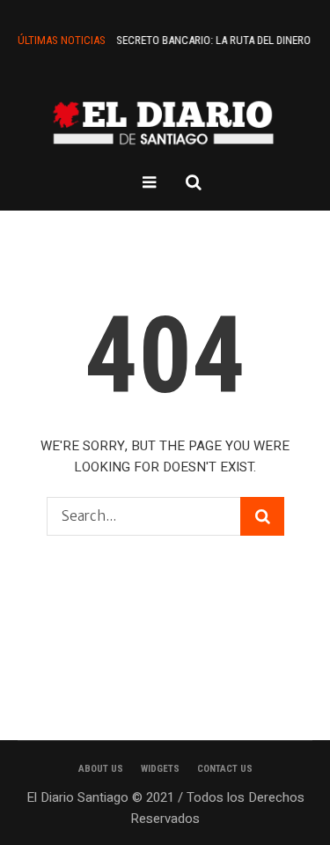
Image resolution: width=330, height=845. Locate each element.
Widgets (160, 769)
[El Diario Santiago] (165, 122)
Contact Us (225, 769)
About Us (100, 769)
